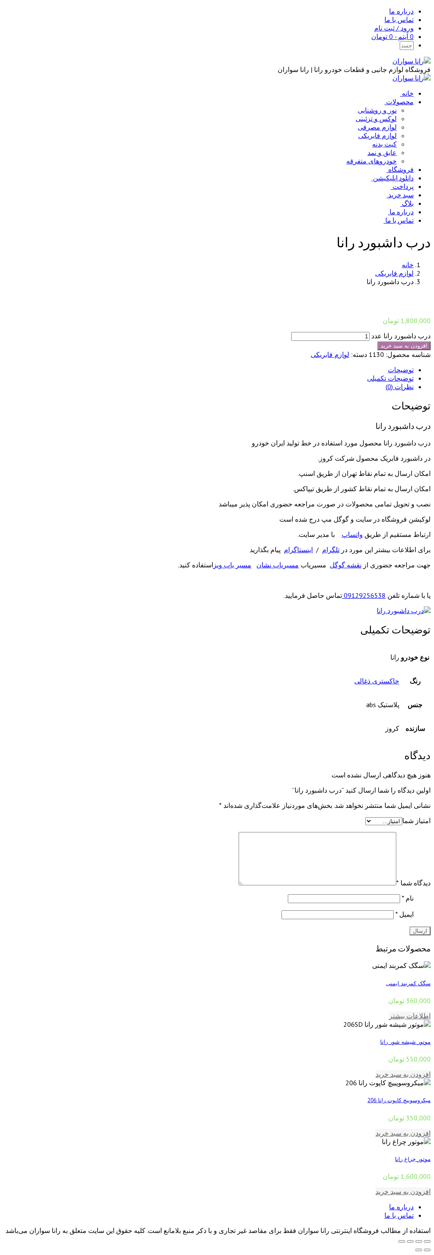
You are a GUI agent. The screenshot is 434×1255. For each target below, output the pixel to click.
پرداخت (403, 186)
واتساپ (352, 534)
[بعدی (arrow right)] (418, 1250)
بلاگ (408, 203)
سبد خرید (401, 195)
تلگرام (330, 549)
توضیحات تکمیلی (390, 378)
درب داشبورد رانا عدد (401, 336)
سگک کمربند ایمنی (408, 983)
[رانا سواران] (411, 61)
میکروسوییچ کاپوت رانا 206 (399, 1100)
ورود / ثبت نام (394, 28)
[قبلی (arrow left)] (427, 1250)
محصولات (400, 101)
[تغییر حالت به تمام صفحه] (410, 1241)
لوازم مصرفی (377, 127)
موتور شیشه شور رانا (405, 1041)
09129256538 (364, 595)
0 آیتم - (392, 36)
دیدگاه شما (413, 883)
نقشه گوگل (346, 565)
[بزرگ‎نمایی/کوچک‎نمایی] (401, 1241)
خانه (408, 93)
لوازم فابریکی (377, 135)
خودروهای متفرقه (371, 161)
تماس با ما (399, 19)
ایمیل (404, 914)
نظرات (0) (400, 386)
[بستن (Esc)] (427, 1241)
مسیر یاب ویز (232, 565)
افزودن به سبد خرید (404, 346)
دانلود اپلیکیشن (393, 178)
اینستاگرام (298, 549)
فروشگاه (401, 169)
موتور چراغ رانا (413, 1159)
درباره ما (401, 11)
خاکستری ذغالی (376, 681)
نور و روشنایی (377, 110)
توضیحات (401, 369)
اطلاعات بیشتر (410, 1016)
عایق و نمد (382, 152)
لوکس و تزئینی (376, 118)
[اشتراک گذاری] (418, 1241)
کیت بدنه (384, 144)
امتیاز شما (416, 820)
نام (408, 898)
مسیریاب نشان (277, 565)
